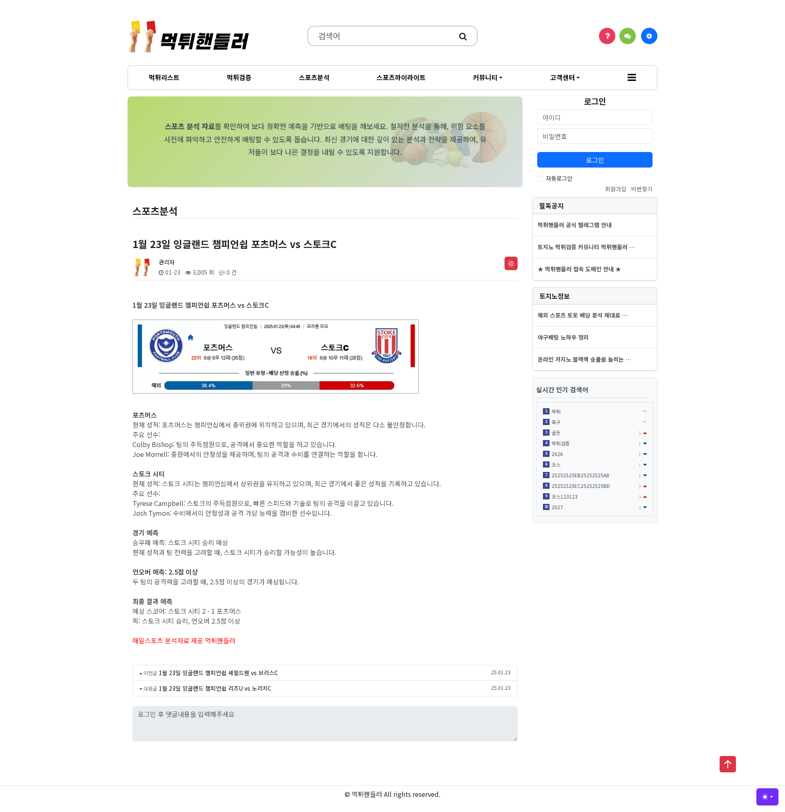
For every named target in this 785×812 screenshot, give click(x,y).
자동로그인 (559, 178)
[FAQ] (607, 36)
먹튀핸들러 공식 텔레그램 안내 (575, 225)
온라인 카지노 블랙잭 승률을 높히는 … (584, 359)
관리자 (167, 262)
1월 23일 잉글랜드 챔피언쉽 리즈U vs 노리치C (215, 688)
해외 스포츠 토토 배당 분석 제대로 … (583, 315)
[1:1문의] (627, 36)
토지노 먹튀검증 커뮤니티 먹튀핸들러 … (586, 247)
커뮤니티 (485, 77)
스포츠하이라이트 (401, 77)
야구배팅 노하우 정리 (563, 337)
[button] (631, 77)
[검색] (463, 36)
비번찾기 (642, 189)
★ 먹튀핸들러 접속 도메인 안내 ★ (579, 269)
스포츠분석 (314, 77)
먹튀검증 (239, 77)
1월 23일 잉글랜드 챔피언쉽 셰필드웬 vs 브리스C (218, 673)
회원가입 (615, 189)
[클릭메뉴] (649, 36)
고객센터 (562, 77)
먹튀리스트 (164, 77)
